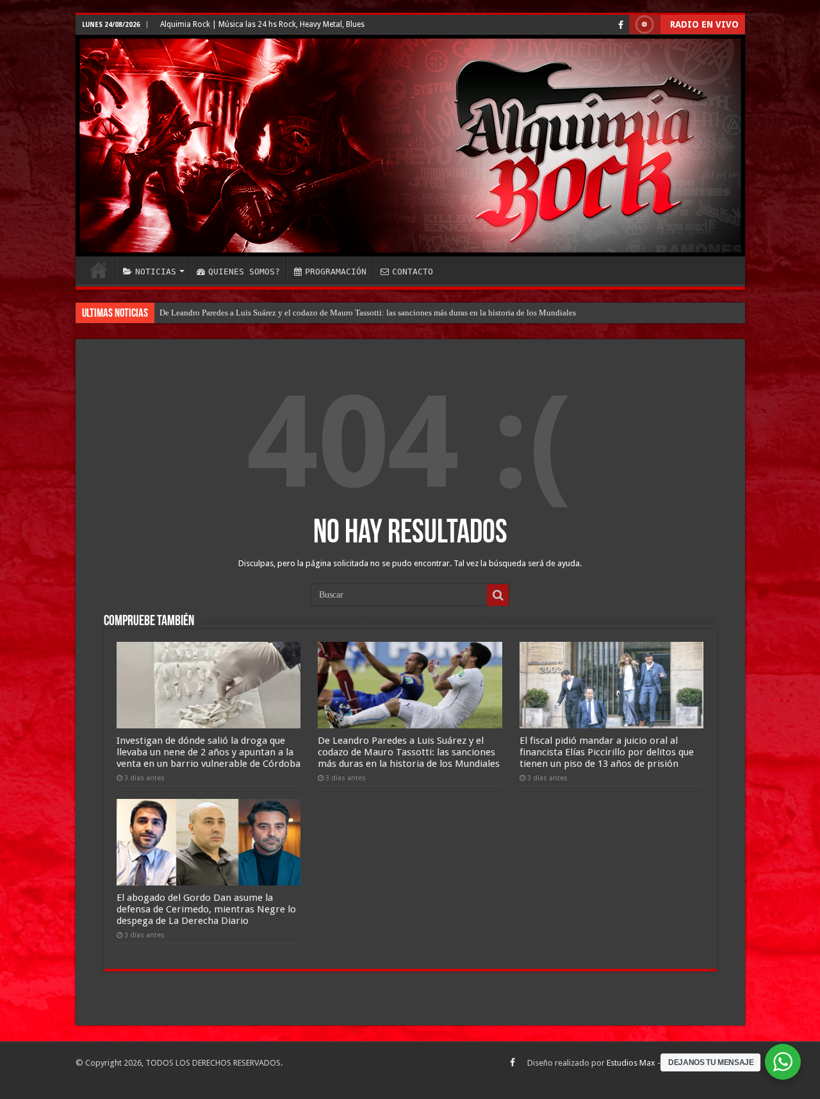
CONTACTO (412, 271)
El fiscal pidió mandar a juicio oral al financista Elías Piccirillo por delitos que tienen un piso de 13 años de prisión (607, 752)
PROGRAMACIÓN (335, 271)
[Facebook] (621, 25)
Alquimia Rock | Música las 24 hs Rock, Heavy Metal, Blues (262, 24)
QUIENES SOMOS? (244, 271)
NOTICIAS (155, 271)
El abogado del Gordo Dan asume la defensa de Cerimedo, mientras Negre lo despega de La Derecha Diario (206, 909)
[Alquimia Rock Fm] (410, 145)
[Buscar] (498, 595)
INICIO (98, 269)
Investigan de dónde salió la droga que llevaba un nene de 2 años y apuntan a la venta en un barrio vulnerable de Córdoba (208, 752)
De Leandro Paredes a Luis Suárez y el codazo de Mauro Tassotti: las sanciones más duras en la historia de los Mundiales (368, 312)
